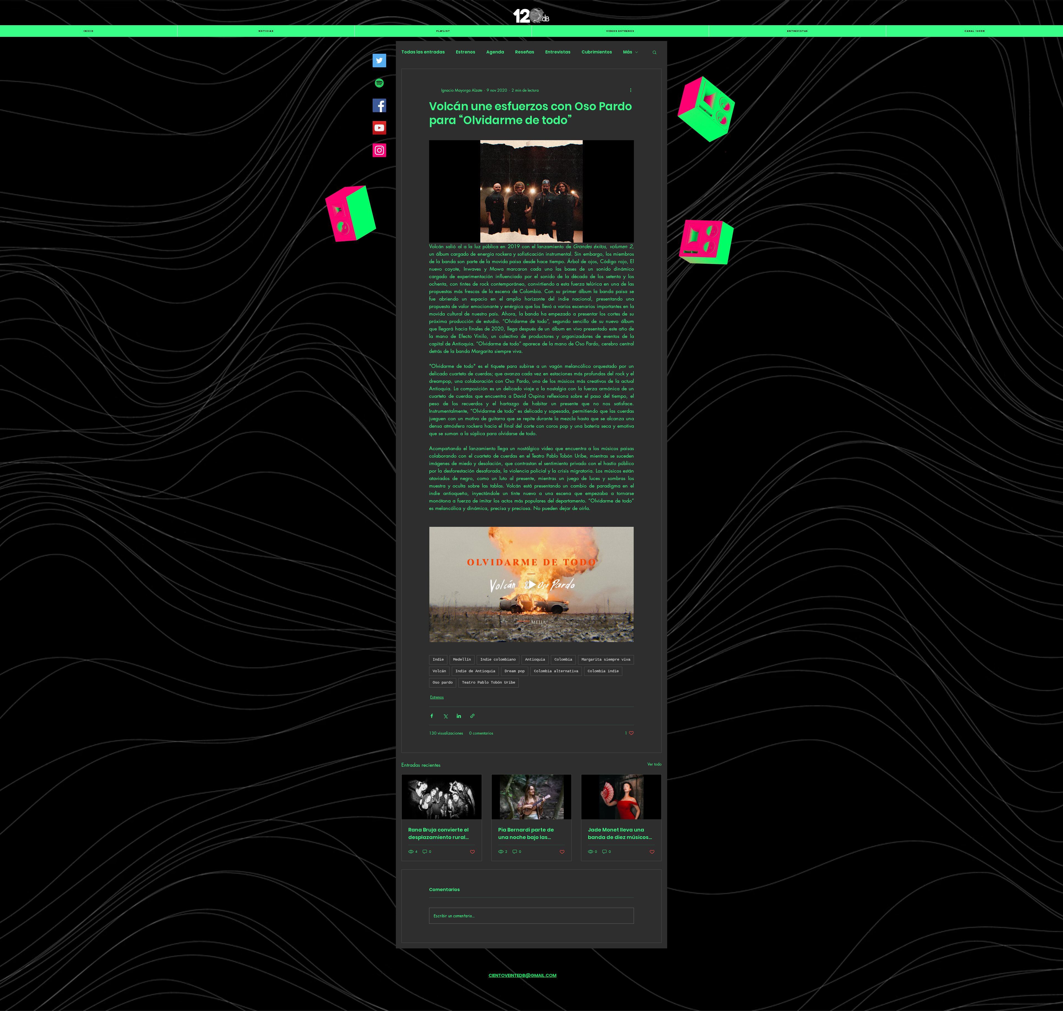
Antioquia (535, 659)
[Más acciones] (630, 90)
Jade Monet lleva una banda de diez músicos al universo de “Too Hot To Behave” (618, 833)
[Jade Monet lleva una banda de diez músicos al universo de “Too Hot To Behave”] (621, 796)
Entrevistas (558, 52)
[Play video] (531, 584)
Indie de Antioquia (475, 671)
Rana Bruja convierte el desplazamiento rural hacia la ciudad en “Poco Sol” (440, 833)
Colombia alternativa (556, 671)
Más (627, 52)
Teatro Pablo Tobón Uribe (488, 682)
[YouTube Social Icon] (379, 128)
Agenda (495, 52)
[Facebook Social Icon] (379, 105)
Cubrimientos (597, 52)
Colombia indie (603, 671)
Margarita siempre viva (606, 659)
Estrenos (465, 52)
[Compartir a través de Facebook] (431, 716)
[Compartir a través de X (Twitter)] (445, 716)
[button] (654, 52)
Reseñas (524, 52)
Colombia (563, 659)
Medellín (462, 659)
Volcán (439, 671)
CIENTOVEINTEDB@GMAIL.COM (522, 975)
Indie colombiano (498, 659)
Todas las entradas (423, 52)
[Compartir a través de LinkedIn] (458, 716)
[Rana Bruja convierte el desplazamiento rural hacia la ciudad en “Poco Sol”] (442, 796)
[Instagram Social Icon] (379, 150)
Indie (438, 659)
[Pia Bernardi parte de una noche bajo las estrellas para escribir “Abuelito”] (532, 796)
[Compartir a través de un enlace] (472, 716)
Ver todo (654, 764)
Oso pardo (443, 682)
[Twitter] (379, 60)
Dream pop (515, 671)
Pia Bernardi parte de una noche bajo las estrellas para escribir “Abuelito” (527, 833)
